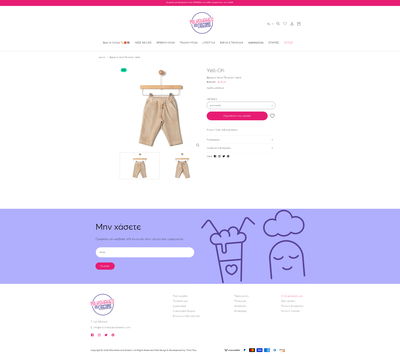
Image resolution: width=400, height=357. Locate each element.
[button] (278, 23)
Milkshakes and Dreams (120, 350)
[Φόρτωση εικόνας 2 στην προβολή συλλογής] (182, 165)
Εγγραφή (105, 266)
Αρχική (101, 57)
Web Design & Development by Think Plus (175, 350)
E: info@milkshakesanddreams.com (110, 327)
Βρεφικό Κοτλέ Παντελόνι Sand (125, 57)
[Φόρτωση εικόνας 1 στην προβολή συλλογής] (140, 165)
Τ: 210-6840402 (99, 321)
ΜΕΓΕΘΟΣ (212, 99)
